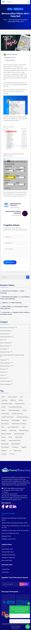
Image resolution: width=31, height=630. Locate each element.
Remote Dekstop (6, 343)
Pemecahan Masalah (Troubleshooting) (12, 355)
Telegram (23, 447)
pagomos (5, 302)
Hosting (3, 407)
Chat (21, 397)
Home (5, 19)
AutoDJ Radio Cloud (7, 549)
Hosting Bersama (6, 330)
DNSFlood (13, 400)
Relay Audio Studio (7, 560)
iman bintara (6, 312)
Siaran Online (18, 437)
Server (3, 340)
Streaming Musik (16, 444)
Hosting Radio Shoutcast (8, 554)
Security (3, 437)
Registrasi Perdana (6, 433)
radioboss (4, 430)
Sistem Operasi (5, 346)
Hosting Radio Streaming (15, 407)
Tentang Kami (5, 569)
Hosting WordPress (7, 336)
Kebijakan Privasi (6, 536)
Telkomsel (4, 450)
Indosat (3, 410)
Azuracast (4, 369)
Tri (10, 450)
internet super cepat (17, 413)
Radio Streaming (16, 302)
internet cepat (5, 413)
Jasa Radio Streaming (22, 417)
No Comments (11, 60)
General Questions (20, 403)
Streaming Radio (18, 9)
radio (23, 427)
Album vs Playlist (12, 397)
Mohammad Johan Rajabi (9, 291)
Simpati (3, 440)
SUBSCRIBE (24, 584)
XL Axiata (4, 454)
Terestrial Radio (6, 381)
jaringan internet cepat (7, 417)
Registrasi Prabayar (19, 433)
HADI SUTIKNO (6, 306)
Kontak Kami (5, 572)
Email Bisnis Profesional (8, 557)
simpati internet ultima (15, 440)
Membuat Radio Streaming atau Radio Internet (15, 523)
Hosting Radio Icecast (8, 552)
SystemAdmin (5, 447)
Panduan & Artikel (8, 513)
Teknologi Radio (13, 19)
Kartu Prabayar (16, 420)
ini (9, 84)
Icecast (3, 375)
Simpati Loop (4, 444)
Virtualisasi (4, 349)
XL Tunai (12, 454)
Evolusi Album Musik (6, 403)
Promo (3, 427)
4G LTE (3, 397)
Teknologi (4, 360)
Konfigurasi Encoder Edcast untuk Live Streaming (15, 530)
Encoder (10, 9)
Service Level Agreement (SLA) (10, 533)
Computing (4, 400)
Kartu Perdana (5, 420)
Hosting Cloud (5, 333)
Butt (4, 78)
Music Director (5, 423)
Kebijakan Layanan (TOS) (9, 539)
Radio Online (13, 430)
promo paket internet (13, 427)
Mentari (25, 420)
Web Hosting (17, 450)
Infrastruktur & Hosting (8, 327)
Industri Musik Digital (14, 410)
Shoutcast (4, 378)
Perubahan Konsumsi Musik (19, 423)
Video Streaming (6, 384)
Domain (21, 400)
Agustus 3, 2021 (11, 57)
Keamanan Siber (6, 352)
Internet (24, 410)
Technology (15, 447)
